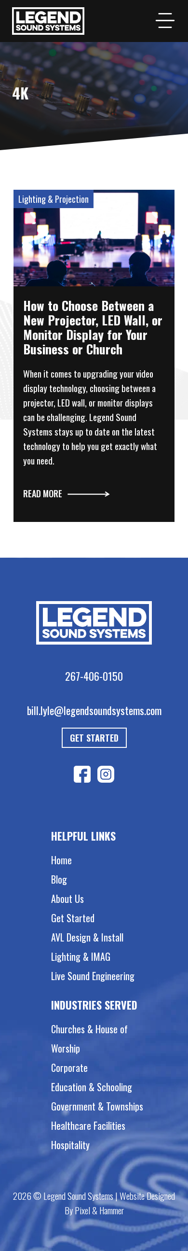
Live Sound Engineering (92, 976)
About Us (67, 898)
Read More (42, 493)
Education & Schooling (91, 1087)
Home (61, 860)
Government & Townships (97, 1106)
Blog (59, 879)
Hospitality (70, 1145)
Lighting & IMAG (80, 956)
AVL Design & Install (87, 937)
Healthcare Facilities (88, 1125)
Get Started (94, 737)
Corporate (69, 1067)
